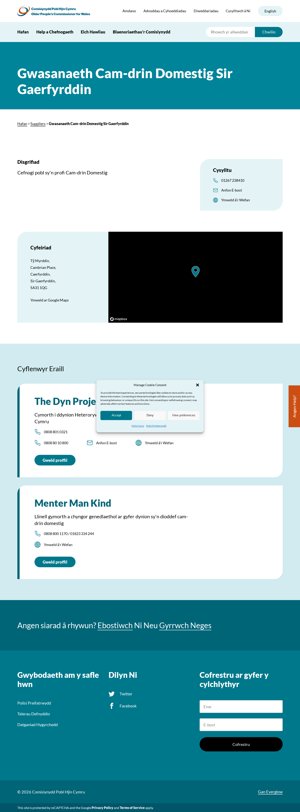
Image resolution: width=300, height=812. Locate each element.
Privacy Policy (102, 808)
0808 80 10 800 (56, 443)
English (270, 11)
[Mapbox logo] (119, 319)
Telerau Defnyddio (33, 713)
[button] (198, 385)
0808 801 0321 (56, 432)
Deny (150, 415)
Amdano (129, 11)
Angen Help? (294, 406)
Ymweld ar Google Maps (49, 300)
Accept (116, 415)
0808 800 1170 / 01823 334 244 (69, 533)
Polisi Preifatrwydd (156, 425)
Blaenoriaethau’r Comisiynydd (141, 31)
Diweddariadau (206, 11)
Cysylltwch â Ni (238, 11)
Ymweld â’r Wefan (235, 200)
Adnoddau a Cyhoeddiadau (164, 11)
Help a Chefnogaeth (54, 31)
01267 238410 (232, 180)
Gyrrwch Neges (185, 625)
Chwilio (269, 32)
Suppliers (38, 123)
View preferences (183, 415)
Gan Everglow (270, 791)
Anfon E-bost (231, 190)
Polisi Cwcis (138, 425)
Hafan (23, 31)
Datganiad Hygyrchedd (37, 724)
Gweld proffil (55, 460)
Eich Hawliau (93, 31)
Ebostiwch (115, 625)
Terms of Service (132, 808)
